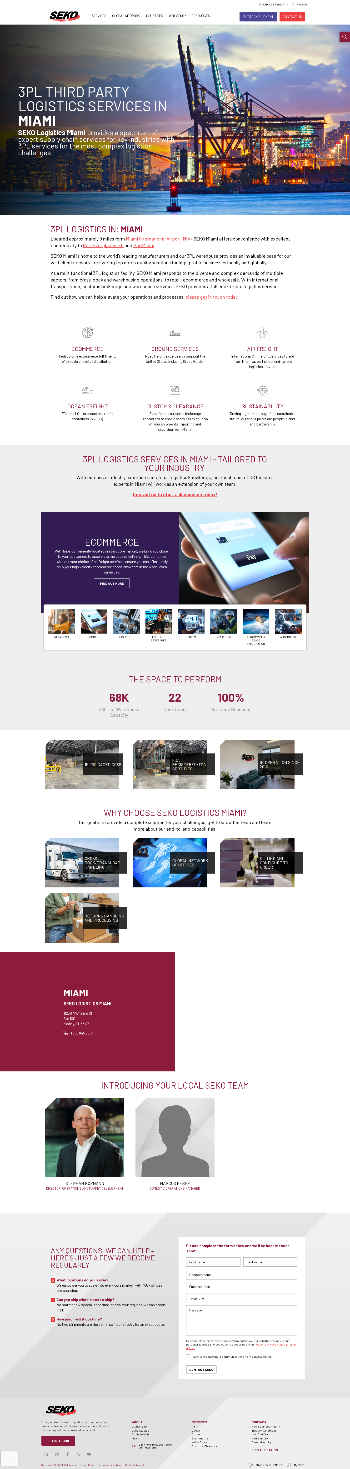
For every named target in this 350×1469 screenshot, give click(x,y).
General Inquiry (261, 1442)
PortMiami (143, 245)
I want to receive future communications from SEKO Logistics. (232, 1356)
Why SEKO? (177, 16)
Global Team (140, 1426)
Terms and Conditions (110, 1465)
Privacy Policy (87, 1465)
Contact (259, 1422)
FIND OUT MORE (112, 583)
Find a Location (265, 1450)
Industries (154, 16)
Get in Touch (58, 1441)
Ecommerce (200, 1438)
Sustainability (141, 1434)
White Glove (199, 1442)
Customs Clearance (205, 1446)
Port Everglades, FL (103, 245)
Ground (196, 1434)
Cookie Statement (134, 1465)
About (137, 1422)
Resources (201, 16)
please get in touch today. (212, 297)
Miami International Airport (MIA (158, 238)
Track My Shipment (264, 1430)
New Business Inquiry (266, 1426)
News (135, 1438)
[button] (345, 37)
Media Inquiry (260, 1438)
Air (193, 1426)
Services (99, 16)
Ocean (196, 1430)
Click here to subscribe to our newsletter (155, 1446)
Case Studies (140, 1430)
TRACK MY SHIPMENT (268, 1465)
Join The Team (261, 1434)
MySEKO (299, 1465)
